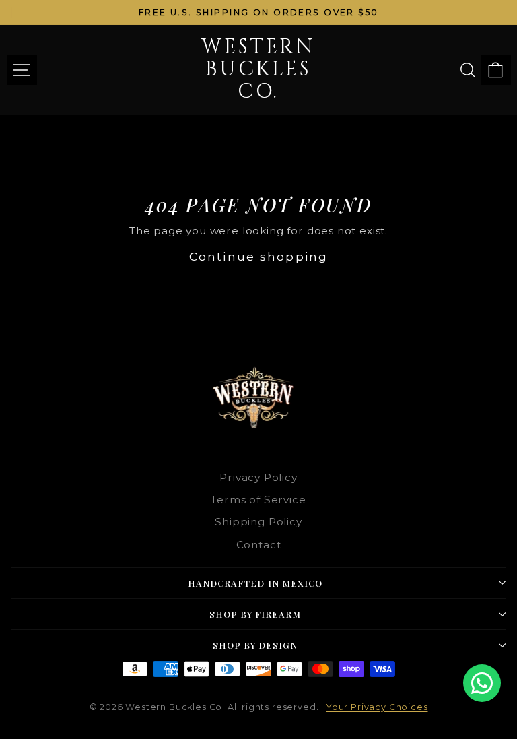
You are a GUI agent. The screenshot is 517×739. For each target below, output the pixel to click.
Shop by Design (255, 645)
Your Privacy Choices (377, 707)
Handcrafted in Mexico (255, 583)
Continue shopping (258, 256)
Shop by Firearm (255, 614)
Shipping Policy (258, 521)
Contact (258, 544)
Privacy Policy (258, 477)
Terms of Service (258, 499)
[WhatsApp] (482, 683)
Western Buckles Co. (258, 69)
